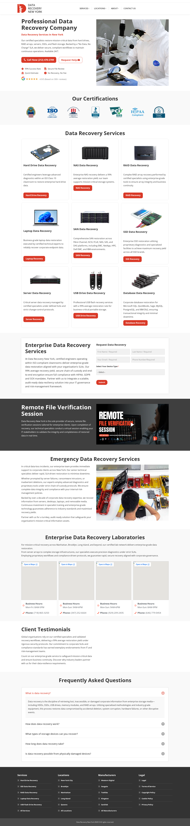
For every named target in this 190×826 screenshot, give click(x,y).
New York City (67, 780)
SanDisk (104, 804)
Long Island (65, 798)
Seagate (104, 786)
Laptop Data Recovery (29, 798)
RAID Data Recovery (28, 792)
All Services (25, 811)
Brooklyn (65, 786)
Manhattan (66, 792)
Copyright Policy (148, 792)
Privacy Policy (147, 804)
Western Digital (107, 780)
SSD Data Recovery (28, 786)
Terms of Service (148, 786)
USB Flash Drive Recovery (31, 804)
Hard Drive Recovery (29, 780)
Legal (144, 780)
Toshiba (104, 792)
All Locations (66, 811)
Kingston (105, 798)
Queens (64, 804)
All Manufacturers (109, 811)
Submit (102, 382)
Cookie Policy (147, 798)
